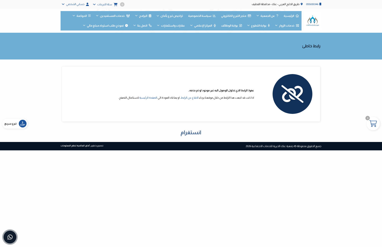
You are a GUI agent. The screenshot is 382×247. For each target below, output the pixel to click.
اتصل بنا (142, 25)
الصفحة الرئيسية (148, 97)
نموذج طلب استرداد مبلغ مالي (105, 25)
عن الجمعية (267, 15)
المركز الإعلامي (203, 25)
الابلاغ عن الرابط (190, 97)
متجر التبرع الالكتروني (233, 15)
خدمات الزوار (286, 25)
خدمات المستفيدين (112, 15)
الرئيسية (289, 15)
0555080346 (312, 4)
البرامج (143, 15)
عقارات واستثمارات (173, 25)
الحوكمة (81, 15)
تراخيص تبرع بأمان (171, 15)
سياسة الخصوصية (199, 15)
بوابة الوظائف (229, 25)
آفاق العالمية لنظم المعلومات (75, 145)
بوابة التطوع (258, 25)
